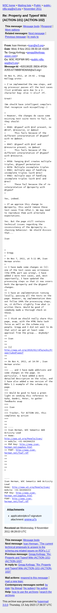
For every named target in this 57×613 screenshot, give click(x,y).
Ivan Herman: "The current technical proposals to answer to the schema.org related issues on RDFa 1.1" (29, 547)
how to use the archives (25, 592)
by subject (29, 588)
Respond (46, 26)
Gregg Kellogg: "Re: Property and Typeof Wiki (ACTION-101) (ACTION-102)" (28, 558)
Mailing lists (24, 5)
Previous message (15, 36)
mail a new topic (14, 581)
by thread (17, 588)
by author (42, 588)
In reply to (33, 36)
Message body (31, 26)
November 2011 (33, 9)
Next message (36, 33)
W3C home (9, 5)
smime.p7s (30, 519)
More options (12, 29)
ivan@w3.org (35, 45)
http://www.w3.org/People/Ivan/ (23, 438)
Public (37, 5)
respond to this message (34, 577)
